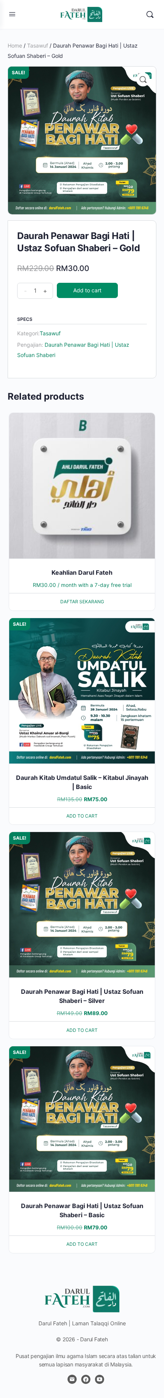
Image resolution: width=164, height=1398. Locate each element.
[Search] (149, 14)
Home (15, 45)
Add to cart (87, 290)
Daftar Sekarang (82, 601)
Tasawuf (37, 45)
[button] (143, 79)
